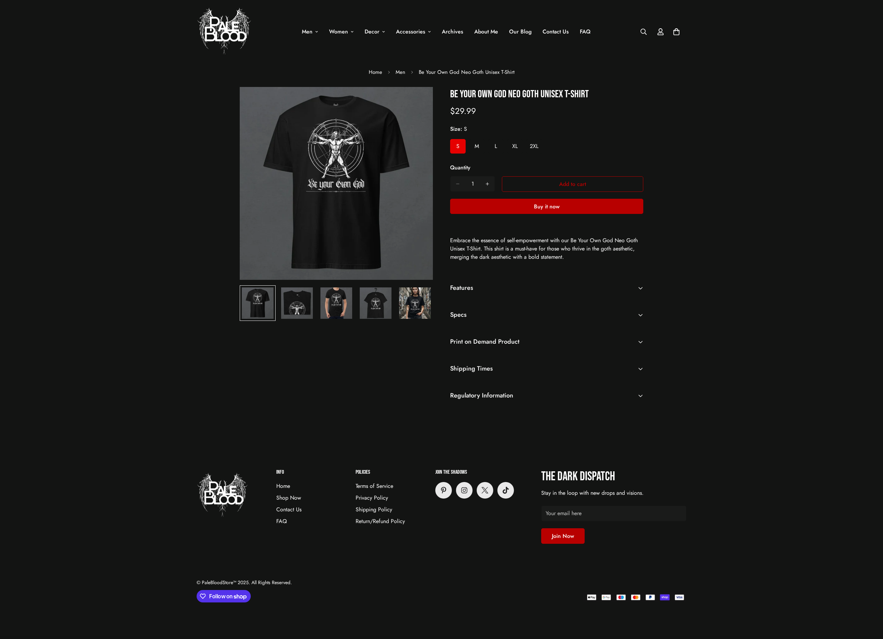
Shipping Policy (374, 509)
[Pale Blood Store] (224, 31)
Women (338, 32)
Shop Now (288, 498)
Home (375, 72)
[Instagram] (464, 490)
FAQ (585, 32)
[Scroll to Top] (869, 601)
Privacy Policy (372, 498)
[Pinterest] (443, 490)
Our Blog (520, 32)
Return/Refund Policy (380, 521)
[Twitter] (485, 490)
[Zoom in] (418, 101)
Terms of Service (374, 486)
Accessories (410, 32)
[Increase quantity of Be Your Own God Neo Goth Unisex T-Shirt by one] (487, 183)
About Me (486, 32)
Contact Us (556, 32)
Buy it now (546, 206)
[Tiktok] (505, 490)
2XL (536, 148)
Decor (372, 32)
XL (517, 148)
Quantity (460, 167)
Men (307, 32)
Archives (452, 32)
